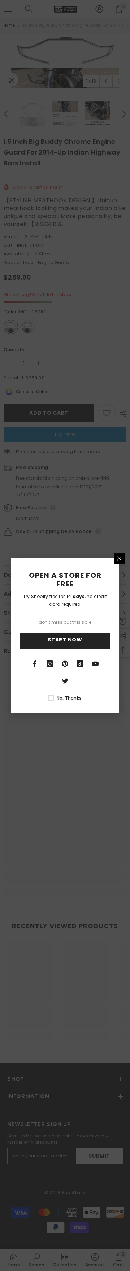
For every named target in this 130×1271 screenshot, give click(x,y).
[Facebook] (34, 663)
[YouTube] (95, 663)
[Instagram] (49, 663)
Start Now (65, 639)
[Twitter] (65, 681)
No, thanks (69, 698)
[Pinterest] (65, 663)
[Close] (119, 558)
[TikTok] (80, 663)
